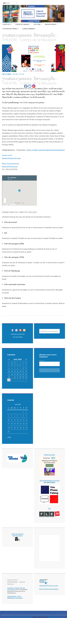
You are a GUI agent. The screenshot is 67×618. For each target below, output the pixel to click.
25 (12, 377)
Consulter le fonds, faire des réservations (16, 589)
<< (9, 359)
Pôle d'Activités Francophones (48, 589)
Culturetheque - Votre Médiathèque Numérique (15, 597)
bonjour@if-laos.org (10, 166)
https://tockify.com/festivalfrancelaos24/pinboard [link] (46, 150)
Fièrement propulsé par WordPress (20, 617)
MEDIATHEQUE (50, 24)
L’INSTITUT (7, 24)
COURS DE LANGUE (22, 24)
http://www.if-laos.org (10, 163)
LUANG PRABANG (28, 29)
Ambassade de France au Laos (48, 586)
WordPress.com (52, 617)
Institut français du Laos (11, 158)
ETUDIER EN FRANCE (10, 29)
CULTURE (37, 24)
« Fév (9, 437)
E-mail (42, 361)
